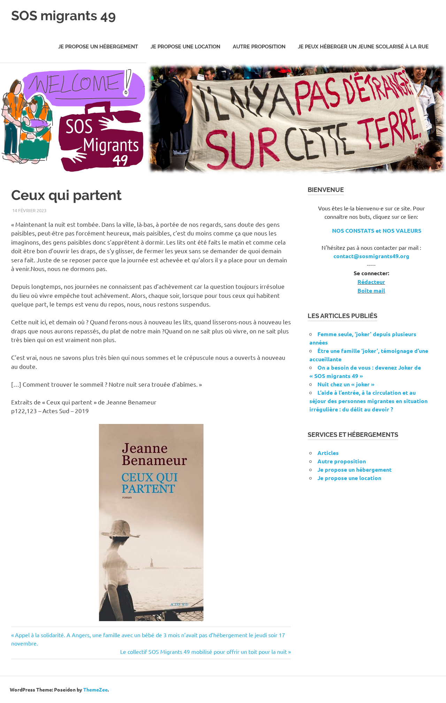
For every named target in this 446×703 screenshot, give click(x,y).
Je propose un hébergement (98, 47)
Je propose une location (185, 47)
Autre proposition (259, 47)
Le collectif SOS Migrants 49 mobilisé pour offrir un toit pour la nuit (203, 651)
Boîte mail (371, 290)
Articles (328, 452)
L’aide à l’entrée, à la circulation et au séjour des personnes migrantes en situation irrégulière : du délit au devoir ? (368, 401)
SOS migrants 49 (63, 15)
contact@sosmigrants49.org (371, 256)
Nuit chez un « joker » (346, 384)
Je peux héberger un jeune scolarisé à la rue (363, 47)
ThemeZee (95, 689)
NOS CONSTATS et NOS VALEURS (376, 230)
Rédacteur (371, 281)
